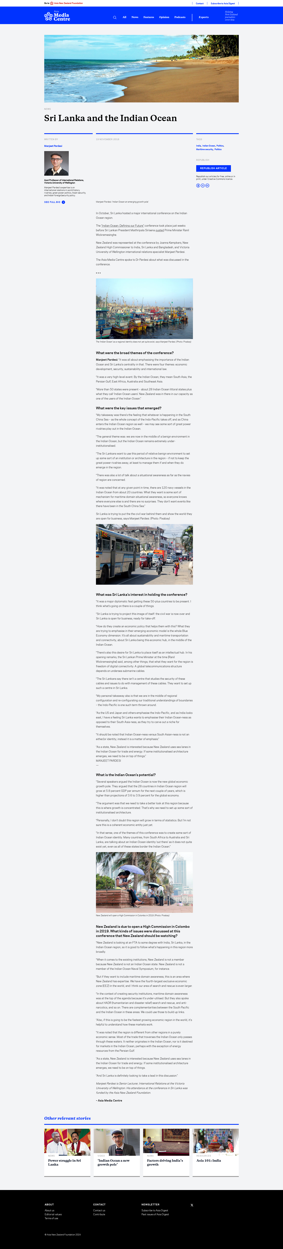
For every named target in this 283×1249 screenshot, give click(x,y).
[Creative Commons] (217, 185)
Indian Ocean (208, 146)
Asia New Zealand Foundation (68, 3)
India (198, 146)
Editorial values (53, 1214)
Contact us (99, 1210)
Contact (200, 4)
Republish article (213, 168)
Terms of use (51, 1218)
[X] (192, 1205)
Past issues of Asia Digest (155, 1214)
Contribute (99, 1214)
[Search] (115, 18)
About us (49, 1210)
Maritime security (204, 149)
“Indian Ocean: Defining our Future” (122, 226)
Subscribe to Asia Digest (223, 4)
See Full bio (52, 202)
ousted (160, 230)
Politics (220, 146)
